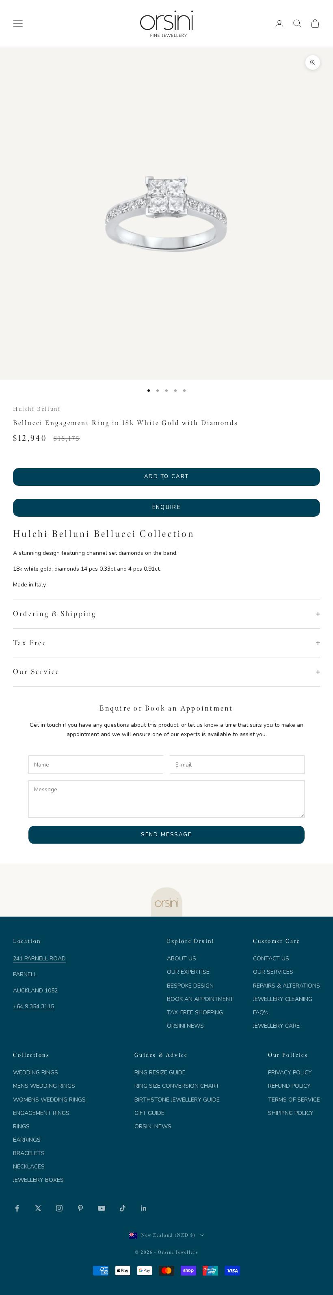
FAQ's (260, 1012)
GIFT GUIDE (149, 1113)
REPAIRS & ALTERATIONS (286, 986)
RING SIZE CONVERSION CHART (176, 1086)
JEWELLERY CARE (276, 1026)
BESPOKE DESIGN (190, 986)
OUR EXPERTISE (188, 972)
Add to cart (166, 476)
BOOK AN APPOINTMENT (200, 999)
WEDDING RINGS (35, 1072)
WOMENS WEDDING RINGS (49, 1100)
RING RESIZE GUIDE (160, 1072)
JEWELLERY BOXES (38, 1180)
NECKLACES (29, 1166)
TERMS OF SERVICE (294, 1100)
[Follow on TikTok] (123, 1208)
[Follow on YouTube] (101, 1208)
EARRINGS (27, 1140)
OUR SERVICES (273, 972)
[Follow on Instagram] (59, 1208)
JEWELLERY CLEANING (282, 999)
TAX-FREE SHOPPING (195, 1012)
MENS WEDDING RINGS (44, 1086)
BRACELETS (29, 1153)
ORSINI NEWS (185, 1026)
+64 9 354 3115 (33, 1006)
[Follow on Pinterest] (80, 1208)
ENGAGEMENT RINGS (41, 1113)
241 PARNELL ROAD (39, 958)
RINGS (21, 1126)
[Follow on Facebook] (17, 1208)
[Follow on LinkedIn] (144, 1208)
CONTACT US (271, 958)
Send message (166, 834)
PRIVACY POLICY (290, 1072)
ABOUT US (181, 958)
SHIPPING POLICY (291, 1113)
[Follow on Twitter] (38, 1208)
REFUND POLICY (289, 1086)
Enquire (166, 507)
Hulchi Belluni (37, 408)
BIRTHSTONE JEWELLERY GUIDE (177, 1100)
